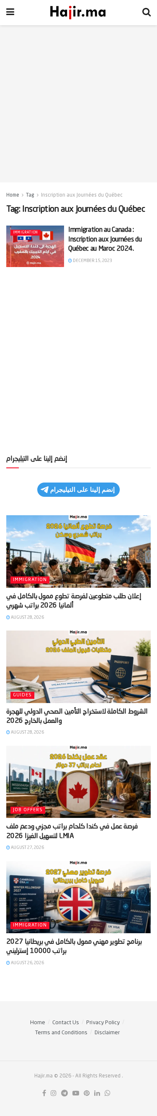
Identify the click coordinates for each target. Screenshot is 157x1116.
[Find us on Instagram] (54, 1094)
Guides (22, 695)
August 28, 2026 (27, 617)
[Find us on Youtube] (75, 1094)
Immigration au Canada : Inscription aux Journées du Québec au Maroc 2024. (105, 239)
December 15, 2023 (92, 261)
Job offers (28, 810)
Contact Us (65, 1022)
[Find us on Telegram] (64, 1094)
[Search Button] (146, 12)
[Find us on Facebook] (44, 1094)
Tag (30, 195)
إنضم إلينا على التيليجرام (82, 489)
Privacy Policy (103, 1022)
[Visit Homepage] (78, 12)
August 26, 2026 (27, 963)
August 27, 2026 (27, 848)
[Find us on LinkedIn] (97, 1094)
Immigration (25, 232)
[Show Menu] (10, 12)
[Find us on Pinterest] (87, 1094)
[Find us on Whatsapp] (108, 1094)
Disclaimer (107, 1033)
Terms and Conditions (61, 1033)
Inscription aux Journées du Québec (82, 195)
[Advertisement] (78, 103)
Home (12, 195)
